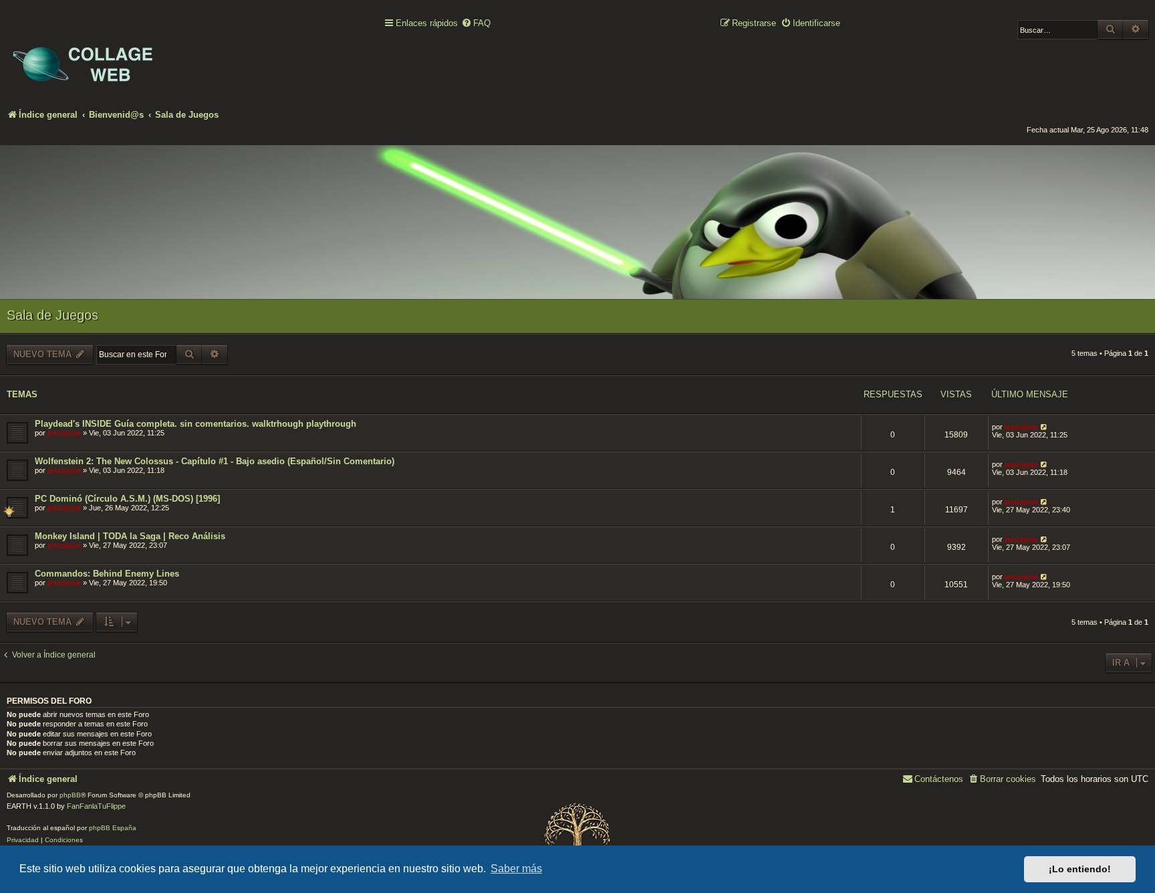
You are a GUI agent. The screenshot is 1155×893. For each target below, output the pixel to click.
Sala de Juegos (52, 315)
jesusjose (64, 433)
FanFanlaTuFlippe (96, 806)
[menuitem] (476, 23)
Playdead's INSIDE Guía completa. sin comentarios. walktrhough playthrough (195, 424)
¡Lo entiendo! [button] (1080, 869)
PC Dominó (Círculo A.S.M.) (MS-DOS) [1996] (127, 499)
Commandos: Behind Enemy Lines (107, 574)
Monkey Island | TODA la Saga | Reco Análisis (130, 536)
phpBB (70, 795)
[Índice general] (93, 54)
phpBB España (112, 827)
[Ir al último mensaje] (1044, 427)
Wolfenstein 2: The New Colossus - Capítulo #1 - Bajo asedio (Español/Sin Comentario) (214, 461)
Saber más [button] (516, 868)
